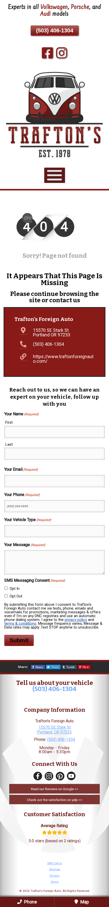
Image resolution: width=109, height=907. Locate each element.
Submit (19, 640)
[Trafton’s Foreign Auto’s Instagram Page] (61, 53)
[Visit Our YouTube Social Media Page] (71, 776)
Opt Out (16, 596)
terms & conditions (20, 623)
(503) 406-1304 (54, 30)
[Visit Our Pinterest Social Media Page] (60, 776)
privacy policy (76, 619)
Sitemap (54, 869)
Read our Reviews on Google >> (54, 789)
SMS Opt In (54, 863)
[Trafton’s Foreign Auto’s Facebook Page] (47, 53)
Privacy (55, 875)
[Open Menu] (54, 175)
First (9, 422)
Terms (54, 881)
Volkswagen (54, 7)
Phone (30, 901)
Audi (45, 14)
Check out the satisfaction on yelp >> (54, 800)
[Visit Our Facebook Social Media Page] (37, 776)
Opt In (15, 588)
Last (9, 444)
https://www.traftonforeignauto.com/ (63, 359)
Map (84, 901)
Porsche (80, 7)
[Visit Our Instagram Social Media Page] (48, 776)
